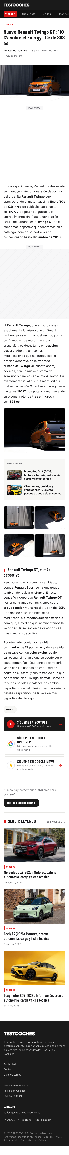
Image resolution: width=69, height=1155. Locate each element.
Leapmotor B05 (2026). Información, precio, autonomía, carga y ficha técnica (34, 997)
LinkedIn (46, 1119)
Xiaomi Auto (28, 13)
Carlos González (18, 50)
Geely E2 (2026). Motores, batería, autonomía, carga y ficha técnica (26, 936)
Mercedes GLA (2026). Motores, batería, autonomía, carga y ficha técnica (30, 874)
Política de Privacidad (16, 1085)
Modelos (10, 24)
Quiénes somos (12, 1074)
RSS (36, 1119)
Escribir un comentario (21, 802)
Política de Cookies (14, 1090)
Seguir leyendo (22, 821)
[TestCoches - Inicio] (17, 5)
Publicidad (10, 1063)
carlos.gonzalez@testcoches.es (22, 1112)
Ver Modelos (56, 821)
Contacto (9, 1069)
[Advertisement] (34, 144)
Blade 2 (47, 13)
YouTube (26, 1119)
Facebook (9, 1119)
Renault (10, 709)
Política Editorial (13, 1095)
